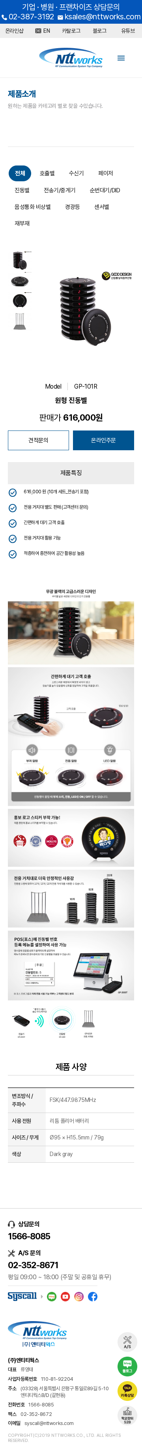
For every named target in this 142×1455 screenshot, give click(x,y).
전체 (20, 173)
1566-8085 (29, 1236)
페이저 (105, 173)
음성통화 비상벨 (32, 207)
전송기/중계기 (59, 190)
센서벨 (101, 207)
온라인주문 (103, 440)
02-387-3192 (31, 16)
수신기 (76, 173)
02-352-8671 (33, 1265)
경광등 (72, 207)
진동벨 (22, 190)
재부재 (22, 223)
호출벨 (47, 173)
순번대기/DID (105, 190)
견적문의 (38, 440)
